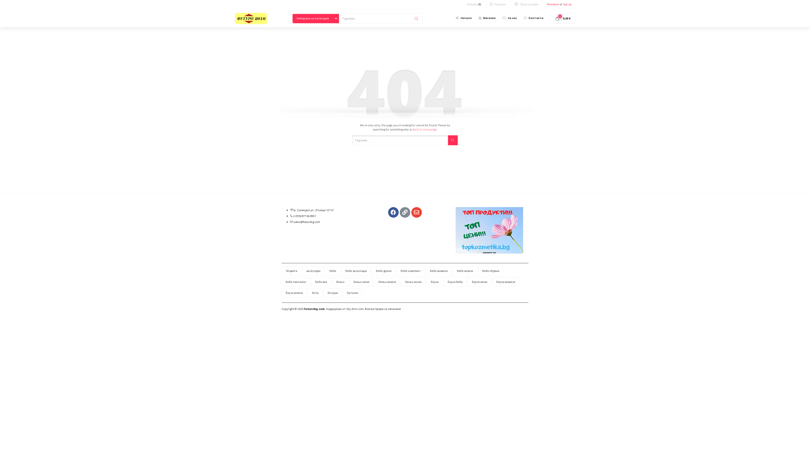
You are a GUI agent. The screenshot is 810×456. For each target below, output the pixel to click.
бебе (332, 271)
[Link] (405, 212)
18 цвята (291, 271)
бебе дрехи (384, 271)
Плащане (500, 4)
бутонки (352, 293)
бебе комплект (411, 271)
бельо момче (387, 282)
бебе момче (465, 271)
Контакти (536, 18)
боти (315, 293)
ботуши (333, 293)
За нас (512, 18)
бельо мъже (413, 282)
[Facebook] (393, 212)
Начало (466, 18)
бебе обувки (490, 271)
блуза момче (294, 293)
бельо (340, 282)
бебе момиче (439, 271)
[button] (316, 18)
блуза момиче (505, 282)
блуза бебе (455, 282)
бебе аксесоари (356, 271)
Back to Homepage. (425, 129)
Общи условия (529, 4)
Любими (474, 4)
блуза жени (479, 282)
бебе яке (321, 282)
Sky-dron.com (355, 309)
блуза (435, 282)
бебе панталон (296, 282)
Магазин (489, 18)
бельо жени (361, 282)
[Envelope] (416, 212)
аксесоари (313, 271)
